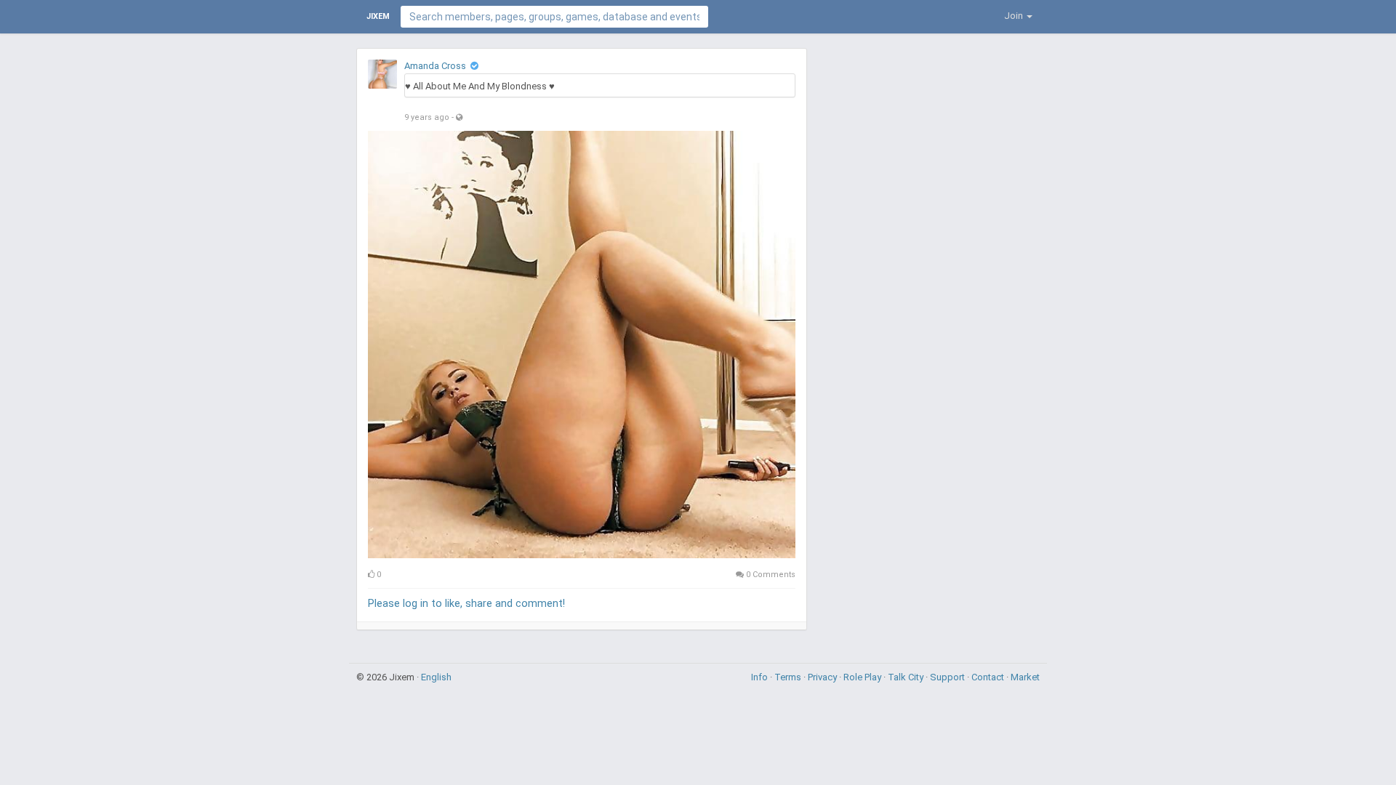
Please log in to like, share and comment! (466, 603)
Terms (788, 677)
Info (760, 677)
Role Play (863, 677)
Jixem (378, 16)
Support (948, 677)
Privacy (823, 677)
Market (1025, 677)
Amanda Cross (435, 65)
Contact (988, 677)
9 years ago (426, 117)
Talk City (907, 677)
